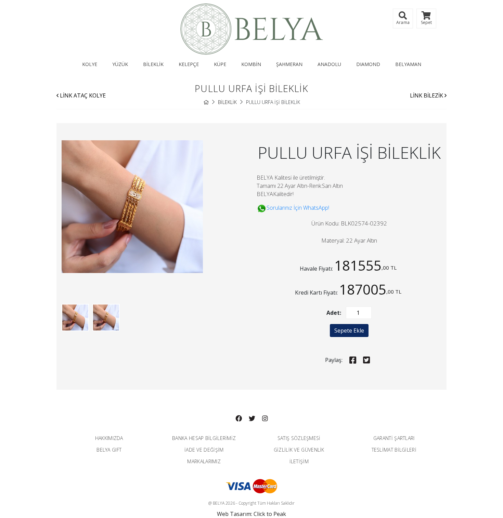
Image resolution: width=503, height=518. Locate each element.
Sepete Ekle (349, 330)
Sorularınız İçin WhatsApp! (298, 207)
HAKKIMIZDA (109, 438)
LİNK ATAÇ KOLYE (82, 95)
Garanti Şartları (394, 438)
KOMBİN (251, 64)
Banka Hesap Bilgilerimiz (204, 438)
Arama (403, 22)
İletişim (299, 461)
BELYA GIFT (108, 449)
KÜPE (220, 64)
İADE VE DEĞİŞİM (204, 449)
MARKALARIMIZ (204, 461)
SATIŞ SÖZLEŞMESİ (299, 438)
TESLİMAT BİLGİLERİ (394, 449)
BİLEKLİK (153, 64)
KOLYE (89, 64)
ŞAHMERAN (289, 64)
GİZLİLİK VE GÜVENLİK (299, 449)
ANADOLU (329, 64)
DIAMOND (368, 64)
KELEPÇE (189, 64)
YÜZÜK (120, 64)
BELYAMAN (408, 64)
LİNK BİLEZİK (427, 95)
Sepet (426, 22)
